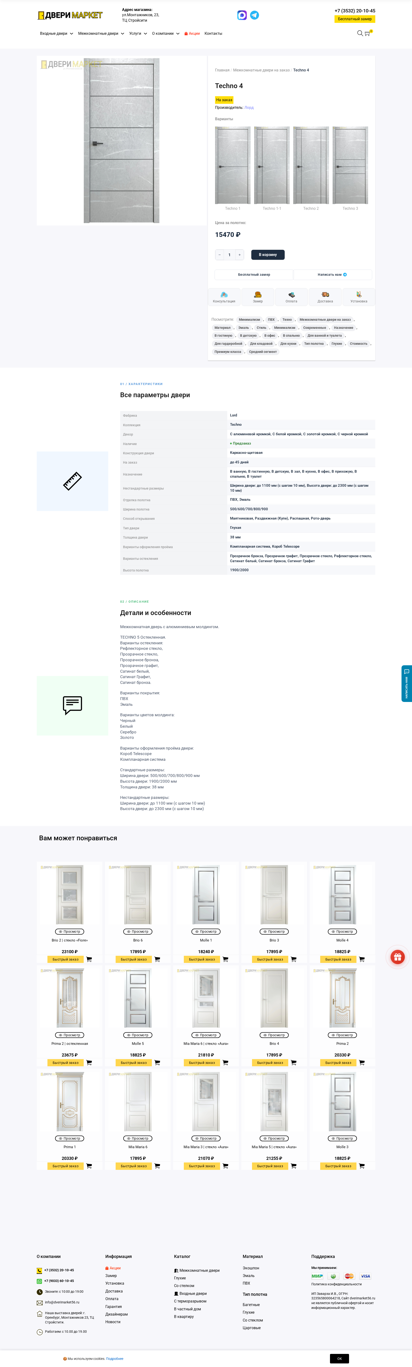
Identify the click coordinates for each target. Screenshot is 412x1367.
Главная (222, 70)
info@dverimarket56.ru (62, 1302)
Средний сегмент (263, 352)
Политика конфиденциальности (336, 1284)
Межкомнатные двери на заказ (261, 70)
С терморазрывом (190, 1301)
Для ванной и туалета (325, 335)
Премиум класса (228, 352)
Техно (287, 319)
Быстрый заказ (66, 959)
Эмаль (243, 328)
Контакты (213, 33)
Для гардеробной (228, 344)
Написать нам (330, 275)
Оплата (111, 1299)
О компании (163, 33)
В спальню (291, 335)
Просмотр (72, 931)
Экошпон (251, 1268)
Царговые (252, 1328)
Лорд (249, 107)
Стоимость (358, 344)
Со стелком (184, 1285)
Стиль (261, 328)
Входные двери (53, 33)
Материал (223, 328)
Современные (314, 328)
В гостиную (223, 335)
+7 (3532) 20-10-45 (355, 11)
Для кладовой (261, 344)
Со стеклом (253, 1320)
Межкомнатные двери (98, 33)
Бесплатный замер (355, 19)
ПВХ (271, 319)
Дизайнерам (116, 1314)
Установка (114, 1283)
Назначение (343, 328)
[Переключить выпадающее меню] (71, 33)
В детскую (248, 335)
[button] (367, 33)
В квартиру (184, 1316)
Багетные (251, 1304)
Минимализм (249, 319)
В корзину (268, 254)
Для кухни (288, 344)
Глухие (337, 344)
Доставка (114, 1291)
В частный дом (187, 1309)
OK (339, 1359)
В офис (269, 335)
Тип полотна (314, 344)
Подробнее (114, 1359)
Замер (111, 1275)
